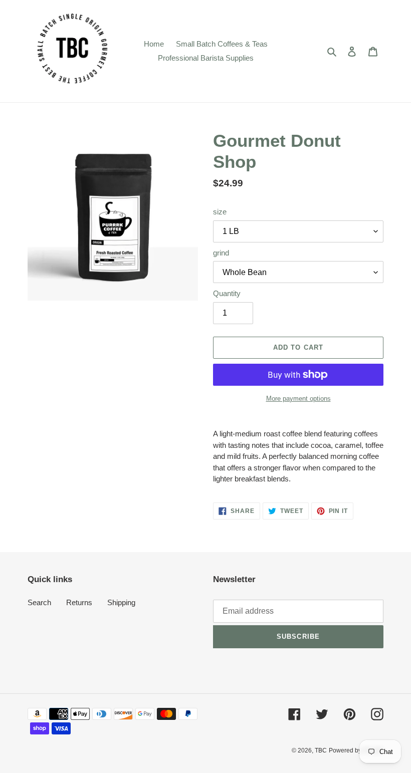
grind (221, 252)
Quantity (227, 293)
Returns (79, 602)
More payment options (298, 398)
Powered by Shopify (356, 750)
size (220, 211)
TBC (321, 750)
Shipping (121, 602)
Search (39, 602)
